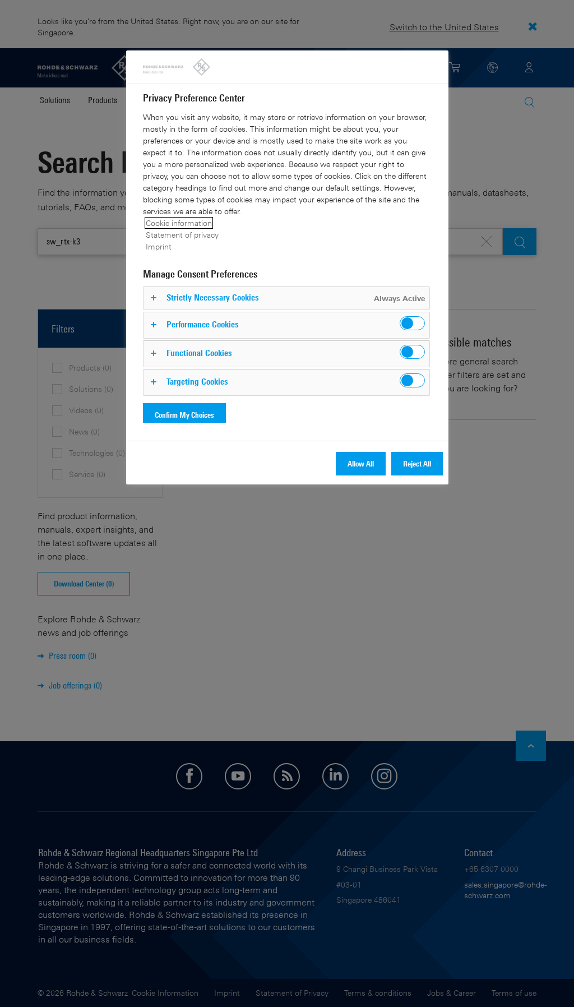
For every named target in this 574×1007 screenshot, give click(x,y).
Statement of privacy (182, 234)
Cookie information (179, 223)
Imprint (159, 246)
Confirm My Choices (184, 414)
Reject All (417, 463)
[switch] (412, 323)
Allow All (361, 463)
